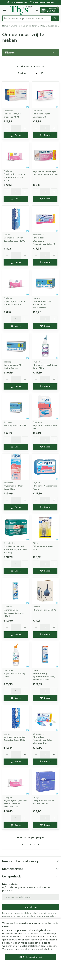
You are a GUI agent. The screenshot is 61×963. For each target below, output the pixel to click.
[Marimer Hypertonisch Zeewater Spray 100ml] (15, 718)
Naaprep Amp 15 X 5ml (15, 425)
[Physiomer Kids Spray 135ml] (15, 654)
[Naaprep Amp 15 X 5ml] (15, 406)
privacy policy (48, 916)
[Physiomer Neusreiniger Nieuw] (45, 467)
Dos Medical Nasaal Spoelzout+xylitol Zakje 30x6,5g (15, 549)
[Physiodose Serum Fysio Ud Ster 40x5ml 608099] (45, 155)
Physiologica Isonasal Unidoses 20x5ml (14, 303)
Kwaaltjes (52, 26)
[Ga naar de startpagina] (21, 10)
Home (5, 26)
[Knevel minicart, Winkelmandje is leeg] (43, 10)
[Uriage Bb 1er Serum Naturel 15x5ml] (45, 781)
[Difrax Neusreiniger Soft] (45, 527)
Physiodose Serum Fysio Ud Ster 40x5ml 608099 (45, 173)
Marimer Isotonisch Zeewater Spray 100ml (15, 239)
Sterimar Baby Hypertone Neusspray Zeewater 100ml (44, 676)
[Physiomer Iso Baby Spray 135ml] (15, 467)
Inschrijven (31, 907)
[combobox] (27, 18)
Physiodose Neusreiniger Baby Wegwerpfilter (42, 740)
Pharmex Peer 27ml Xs (44, 609)
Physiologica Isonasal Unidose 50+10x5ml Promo (14, 177)
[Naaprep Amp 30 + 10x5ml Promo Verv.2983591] (45, 282)
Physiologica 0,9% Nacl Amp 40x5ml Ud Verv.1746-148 (15, 803)
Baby (42, 26)
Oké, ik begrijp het (30, 957)
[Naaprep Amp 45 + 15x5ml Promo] (15, 346)
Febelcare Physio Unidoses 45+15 (12, 115)
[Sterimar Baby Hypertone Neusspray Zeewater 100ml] (45, 654)
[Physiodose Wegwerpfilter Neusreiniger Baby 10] (45, 219)
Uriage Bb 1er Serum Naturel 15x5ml (43, 802)
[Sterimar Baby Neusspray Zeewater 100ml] (15, 591)
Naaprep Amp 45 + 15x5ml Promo (13, 366)
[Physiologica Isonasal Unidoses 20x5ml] (15, 282)
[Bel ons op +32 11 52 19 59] (37, 10)
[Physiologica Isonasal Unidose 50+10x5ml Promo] (15, 155)
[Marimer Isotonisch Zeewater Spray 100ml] (15, 219)
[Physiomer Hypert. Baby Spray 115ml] (45, 346)
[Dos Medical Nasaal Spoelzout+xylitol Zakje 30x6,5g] (15, 527)
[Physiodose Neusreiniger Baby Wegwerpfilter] (45, 718)
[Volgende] (38, 844)
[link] (23, 844)
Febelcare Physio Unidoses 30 (41, 115)
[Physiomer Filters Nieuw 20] (45, 406)
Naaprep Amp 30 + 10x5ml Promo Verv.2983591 (42, 304)
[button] (30, 52)
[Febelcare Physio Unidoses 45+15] (15, 95)
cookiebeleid (45, 949)
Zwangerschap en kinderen (24, 26)
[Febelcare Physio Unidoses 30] (45, 95)
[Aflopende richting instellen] (42, 73)
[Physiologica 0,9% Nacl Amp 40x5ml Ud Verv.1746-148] (15, 781)
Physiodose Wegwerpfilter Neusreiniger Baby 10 (44, 241)
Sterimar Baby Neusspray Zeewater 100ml (14, 613)
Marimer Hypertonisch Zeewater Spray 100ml (15, 739)
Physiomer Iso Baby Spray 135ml (13, 487)
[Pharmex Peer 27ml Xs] (45, 591)
